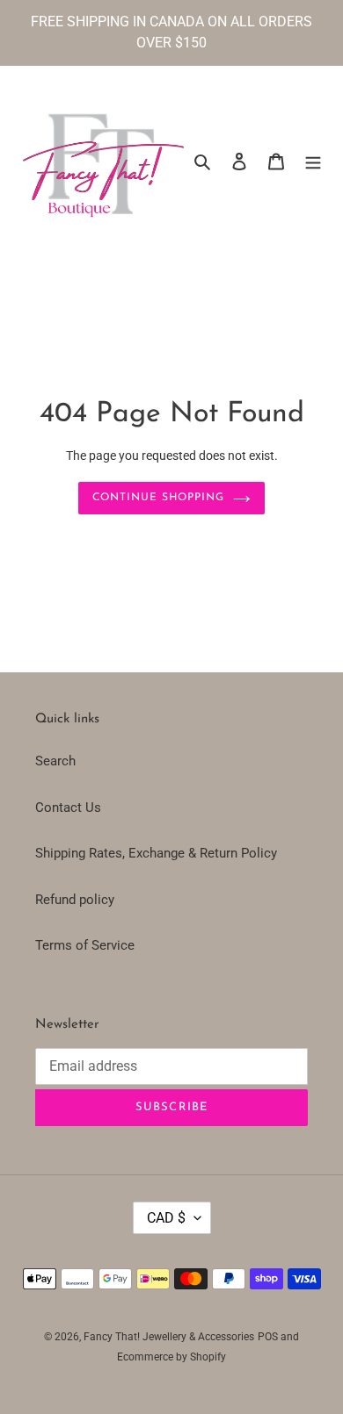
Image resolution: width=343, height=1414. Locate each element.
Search (55, 761)
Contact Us (68, 807)
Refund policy (74, 900)
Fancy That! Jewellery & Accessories (169, 1337)
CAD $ (166, 1217)
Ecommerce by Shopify (171, 1357)
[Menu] (313, 161)
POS (268, 1337)
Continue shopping (158, 497)
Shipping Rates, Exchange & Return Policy (156, 853)
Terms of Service (85, 945)
